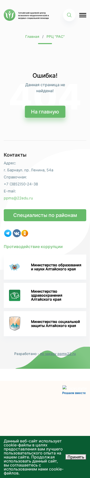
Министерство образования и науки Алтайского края (56, 267)
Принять (76, 456)
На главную (45, 112)
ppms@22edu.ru (18, 198)
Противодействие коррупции (33, 246)
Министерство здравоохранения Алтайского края (46, 295)
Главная (32, 36)
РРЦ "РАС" (55, 36)
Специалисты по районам (45, 215)
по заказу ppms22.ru (58, 353)
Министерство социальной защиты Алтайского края (55, 323)
